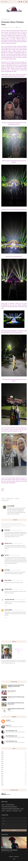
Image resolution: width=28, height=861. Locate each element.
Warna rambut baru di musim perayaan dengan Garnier (16, 703)
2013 (14, 777)
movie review (14, 810)
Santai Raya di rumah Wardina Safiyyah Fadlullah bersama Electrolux (16, 685)
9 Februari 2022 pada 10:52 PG (20, 599)
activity (3, 810)
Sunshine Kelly (8, 589)
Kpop (22, 808)
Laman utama (4, 19)
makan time (8, 810)
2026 (14, 752)
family (9, 19)
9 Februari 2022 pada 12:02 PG (14, 555)
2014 (14, 775)
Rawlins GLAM (8, 543)
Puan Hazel (8, 720)
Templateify (16, 856)
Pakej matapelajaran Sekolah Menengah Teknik (16, 709)
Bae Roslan (7, 570)
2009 (14, 784)
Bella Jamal (7, 530)
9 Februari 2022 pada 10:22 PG (17, 589)
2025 (14, 753)
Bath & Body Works (12, 691)
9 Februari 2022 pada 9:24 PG (15, 570)
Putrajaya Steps (5, 500)
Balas (6, 550)
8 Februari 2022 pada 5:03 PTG (17, 543)
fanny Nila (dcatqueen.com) (11, 730)
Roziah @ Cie (8, 725)
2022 (14, 759)
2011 (14, 781)
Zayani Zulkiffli (8, 610)
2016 (14, 771)
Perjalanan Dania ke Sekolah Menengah (16, 696)
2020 (14, 763)
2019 (14, 765)
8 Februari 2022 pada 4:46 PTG (16, 530)
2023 (14, 757)
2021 (14, 761)
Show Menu (5, 1)
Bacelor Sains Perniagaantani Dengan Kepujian (11, 808)
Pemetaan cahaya (9, 498)
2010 (14, 782)
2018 (14, 767)
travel (20, 810)
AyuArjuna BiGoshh (9, 599)
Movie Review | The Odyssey (9, 850)
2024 (14, 755)
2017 (14, 769)
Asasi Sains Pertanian (10, 804)
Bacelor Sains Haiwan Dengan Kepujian (9, 806)
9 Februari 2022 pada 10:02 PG (17, 580)
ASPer (3, 804)
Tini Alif (7, 555)
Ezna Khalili (10, 506)
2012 (14, 779)
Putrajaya (17, 498)
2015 (14, 773)
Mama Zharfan (8, 580)
